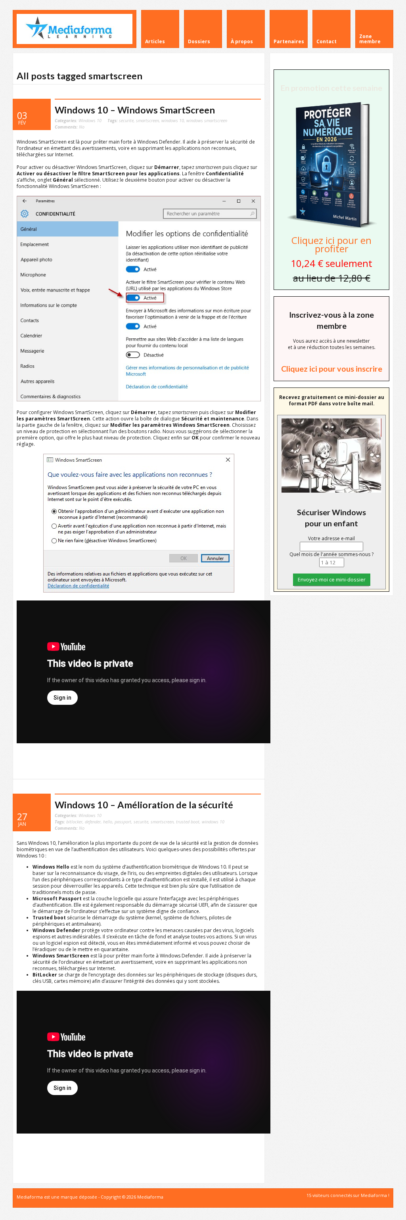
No (69, 127)
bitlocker (74, 822)
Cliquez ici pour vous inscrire (331, 368)
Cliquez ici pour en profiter (331, 244)
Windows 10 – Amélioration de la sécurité (144, 804)
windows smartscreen (206, 120)
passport (123, 822)
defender (93, 822)
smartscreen (147, 120)
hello (107, 822)
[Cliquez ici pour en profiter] (331, 227)
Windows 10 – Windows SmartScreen (135, 109)
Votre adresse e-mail (331, 538)
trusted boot (187, 822)
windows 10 (172, 120)
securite (126, 120)
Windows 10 (90, 120)
